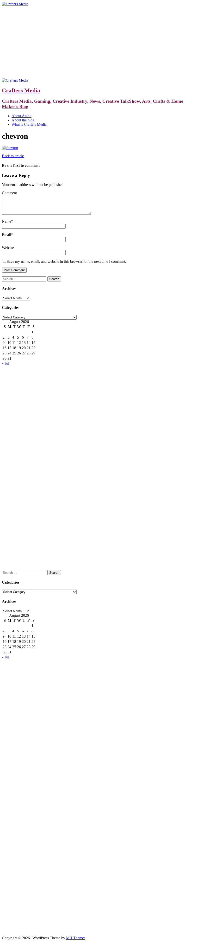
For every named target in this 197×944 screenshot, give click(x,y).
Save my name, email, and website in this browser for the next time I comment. (66, 261)
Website (8, 248)
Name (6, 221)
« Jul (5, 363)
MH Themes (75, 938)
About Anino (21, 116)
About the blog (23, 120)
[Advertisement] (98, 42)
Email (6, 235)
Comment (9, 193)
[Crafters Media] (15, 4)
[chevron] (10, 148)
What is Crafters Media (29, 124)
